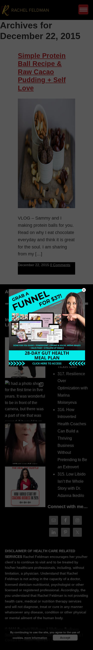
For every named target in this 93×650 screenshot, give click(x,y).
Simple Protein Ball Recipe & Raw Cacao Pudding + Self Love (42, 72)
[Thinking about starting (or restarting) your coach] (25, 487)
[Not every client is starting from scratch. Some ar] (25, 443)
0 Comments (60, 265)
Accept (65, 637)
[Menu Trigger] (83, 9)
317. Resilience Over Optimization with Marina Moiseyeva (73, 388)
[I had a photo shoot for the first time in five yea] (25, 400)
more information (35, 638)
